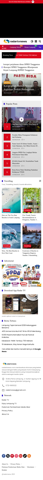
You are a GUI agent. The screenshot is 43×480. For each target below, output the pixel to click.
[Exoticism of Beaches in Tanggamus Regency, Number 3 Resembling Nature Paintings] (31, 236)
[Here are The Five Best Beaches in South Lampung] (11, 200)
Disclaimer (30, 467)
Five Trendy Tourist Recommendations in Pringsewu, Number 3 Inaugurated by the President (31, 217)
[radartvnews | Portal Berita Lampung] (15, 41)
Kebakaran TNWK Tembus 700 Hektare (16, 55)
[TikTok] (25, 456)
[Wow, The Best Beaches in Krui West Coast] (11, 236)
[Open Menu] (36, 41)
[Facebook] (4, 456)
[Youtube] (20, 456)
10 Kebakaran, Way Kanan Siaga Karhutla (18, 344)
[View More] (40, 181)
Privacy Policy (7, 410)
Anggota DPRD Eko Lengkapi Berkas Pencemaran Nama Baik (24, 154)
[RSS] (29, 456)
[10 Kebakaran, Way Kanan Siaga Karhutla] (36, 55)
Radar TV (5, 400)
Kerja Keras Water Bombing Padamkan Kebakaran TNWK (25, 171)
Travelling (7, 210)
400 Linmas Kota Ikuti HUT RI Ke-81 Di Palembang (21, 331)
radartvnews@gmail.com (16, 390)
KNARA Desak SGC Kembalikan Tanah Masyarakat (25, 162)
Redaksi (4, 470)
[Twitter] (8, 456)
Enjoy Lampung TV (9, 403)
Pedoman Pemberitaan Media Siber (16, 407)
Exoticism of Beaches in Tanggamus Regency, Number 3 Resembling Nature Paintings (30, 253)
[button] (32, 41)
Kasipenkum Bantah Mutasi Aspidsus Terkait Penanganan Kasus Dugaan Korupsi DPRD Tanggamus (19, 87)
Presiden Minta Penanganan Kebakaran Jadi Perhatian (24, 136)
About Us (5, 414)
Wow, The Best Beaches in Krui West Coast (10, 252)
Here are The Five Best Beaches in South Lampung (11, 216)
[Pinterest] (12, 456)
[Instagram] (16, 456)
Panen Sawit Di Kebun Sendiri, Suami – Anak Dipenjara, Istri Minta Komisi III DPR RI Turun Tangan (25, 145)
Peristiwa (7, 82)
